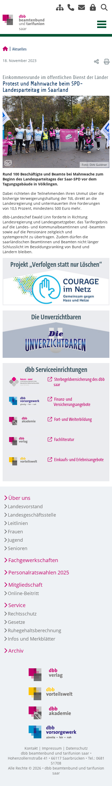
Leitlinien (18, 523)
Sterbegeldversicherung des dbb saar (79, 382)
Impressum (52, 748)
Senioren (17, 548)
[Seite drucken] (105, 61)
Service (17, 605)
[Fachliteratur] (28, 445)
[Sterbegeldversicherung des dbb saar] (28, 385)
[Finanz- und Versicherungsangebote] (28, 405)
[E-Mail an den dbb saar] (80, 7)
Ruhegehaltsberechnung (34, 630)
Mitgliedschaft (25, 584)
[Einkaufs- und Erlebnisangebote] (28, 465)
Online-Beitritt (23, 593)
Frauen (15, 531)
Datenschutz (77, 748)
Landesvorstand (25, 506)
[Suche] (102, 7)
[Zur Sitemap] (58, 7)
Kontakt (31, 748)
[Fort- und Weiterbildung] (28, 425)
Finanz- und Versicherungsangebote (72, 402)
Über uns (19, 497)
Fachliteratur (64, 439)
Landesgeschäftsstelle (32, 515)
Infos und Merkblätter (31, 639)
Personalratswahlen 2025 (38, 572)
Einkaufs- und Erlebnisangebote (79, 459)
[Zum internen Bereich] (91, 7)
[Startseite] (5, 49)
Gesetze (16, 622)
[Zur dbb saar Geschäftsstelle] (69, 7)
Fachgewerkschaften (33, 560)
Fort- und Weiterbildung (73, 419)
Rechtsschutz (22, 613)
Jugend (15, 540)
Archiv (15, 650)
